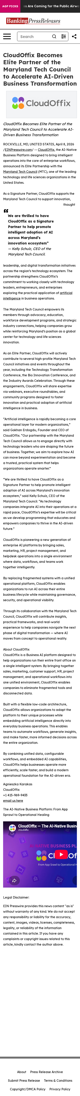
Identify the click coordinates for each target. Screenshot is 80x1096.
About (21, 1072)
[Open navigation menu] (7, 36)
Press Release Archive (46, 1072)
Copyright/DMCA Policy (27, 1089)
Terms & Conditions (58, 1080)
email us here (13, 801)
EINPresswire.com (18, 150)
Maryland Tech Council (20, 172)
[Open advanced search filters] (63, 36)
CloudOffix (46, 150)
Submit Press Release (24, 1080)
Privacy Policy (59, 1089)
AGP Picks (10, 6)
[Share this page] (74, 36)
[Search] (54, 36)
